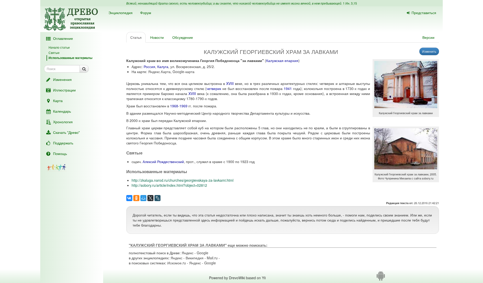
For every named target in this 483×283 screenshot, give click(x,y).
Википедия (195, 257)
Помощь (60, 153)
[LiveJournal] (157, 198)
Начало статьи (59, 47)
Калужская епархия (282, 60)
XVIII (230, 83)
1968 (174, 105)
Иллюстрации (64, 89)
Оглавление (63, 38)
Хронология (63, 121)
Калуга (162, 66)
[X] (150, 198)
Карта (58, 100)
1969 (183, 105)
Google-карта (183, 71)
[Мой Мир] (143, 198)
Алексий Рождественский (163, 161)
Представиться (424, 12)
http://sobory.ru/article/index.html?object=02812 (169, 185)
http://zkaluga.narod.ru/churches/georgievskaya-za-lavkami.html (182, 180)
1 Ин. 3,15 (350, 3)
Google (202, 252)
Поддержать (63, 142)
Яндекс (187, 252)
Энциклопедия (120, 12)
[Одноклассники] (136, 198)
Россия (149, 66)
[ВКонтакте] (129, 198)
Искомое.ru (176, 262)
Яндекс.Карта (159, 71)
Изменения (62, 79)
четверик (214, 88)
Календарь (62, 111)
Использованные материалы (70, 57)
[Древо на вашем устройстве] (381, 277)
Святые (54, 52)
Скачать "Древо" (66, 132)
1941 (288, 88)
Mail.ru (212, 257)
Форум (145, 12)
